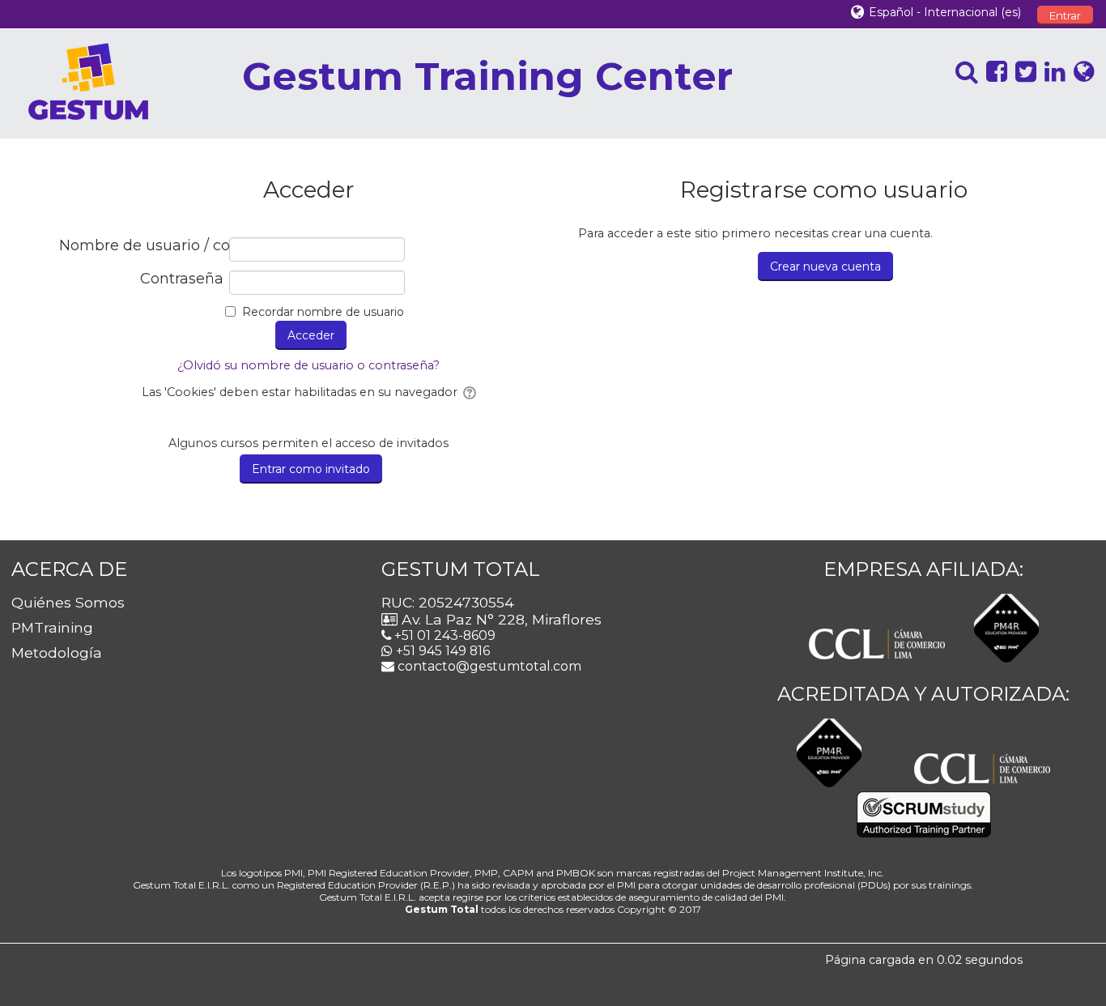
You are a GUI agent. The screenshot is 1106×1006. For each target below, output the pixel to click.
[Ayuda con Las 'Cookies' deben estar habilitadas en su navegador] (468, 392)
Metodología (56, 652)
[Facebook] (992, 72)
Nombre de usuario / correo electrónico (141, 245)
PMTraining (52, 627)
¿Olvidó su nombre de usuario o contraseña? (308, 365)
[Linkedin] (1051, 72)
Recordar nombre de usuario (323, 312)
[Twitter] (1021, 72)
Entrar (1065, 15)
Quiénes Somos (68, 602)
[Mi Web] (1080, 72)
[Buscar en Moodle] (962, 72)
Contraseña (181, 279)
